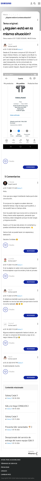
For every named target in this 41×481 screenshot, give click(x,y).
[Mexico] (6, 3)
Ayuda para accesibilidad (10, 460)
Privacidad (5, 467)
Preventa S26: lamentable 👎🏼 (18, 427)
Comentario (30, 167)
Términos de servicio (9, 463)
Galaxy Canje (10, 395)
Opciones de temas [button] (34, 19)
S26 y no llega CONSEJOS (16, 406)
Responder (31, 251)
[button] (34, 44)
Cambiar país (6, 474)
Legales (4, 471)
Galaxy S (20, 49)
